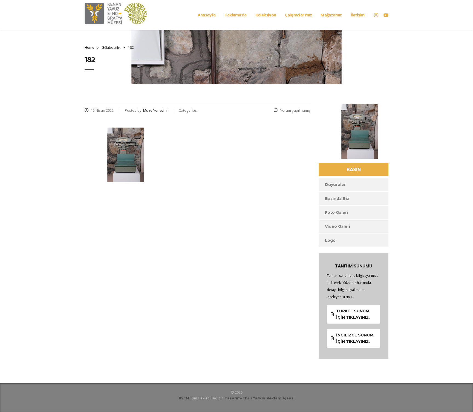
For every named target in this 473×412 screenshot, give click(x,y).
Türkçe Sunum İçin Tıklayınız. (353, 314)
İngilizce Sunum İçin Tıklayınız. (354, 338)
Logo (330, 240)
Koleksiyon (265, 15)
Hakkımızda (235, 15)
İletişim (357, 15)
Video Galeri (337, 226)
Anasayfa (206, 15)
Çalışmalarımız (298, 15)
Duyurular (335, 184)
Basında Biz (337, 198)
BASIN (354, 169)
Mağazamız (331, 15)
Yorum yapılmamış (295, 110)
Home (89, 47)
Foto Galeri (336, 212)
